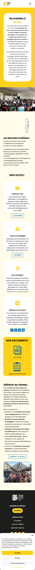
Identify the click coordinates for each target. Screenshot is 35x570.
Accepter (17, 553)
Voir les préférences (17, 563)
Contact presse (17, 524)
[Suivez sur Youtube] (23, 330)
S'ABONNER (17, 215)
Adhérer (17, 510)
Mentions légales (17, 567)
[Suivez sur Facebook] (11, 330)
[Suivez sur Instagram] (19, 330)
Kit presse (17, 521)
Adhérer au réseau (17, 456)
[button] (32, 535)
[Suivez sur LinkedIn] (15, 330)
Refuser (17, 558)
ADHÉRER (17, 255)
